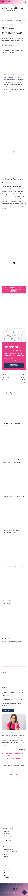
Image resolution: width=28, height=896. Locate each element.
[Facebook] (3, 2)
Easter (6, 873)
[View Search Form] (24, 1)
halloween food (19, 75)
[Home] (2, 20)
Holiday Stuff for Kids (11, 852)
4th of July (7, 868)
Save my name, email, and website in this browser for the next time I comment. (13, 694)
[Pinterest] (17, 889)
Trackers (7, 838)
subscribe (13, 703)
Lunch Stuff (7, 854)
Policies (13, 884)
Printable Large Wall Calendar (13, 567)
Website (4, 688)
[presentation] (14, 408)
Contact (20, 884)
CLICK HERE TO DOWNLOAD (14, 365)
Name (4, 672)
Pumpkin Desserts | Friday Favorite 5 (21, 378)
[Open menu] (26, 7)
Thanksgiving (8, 877)
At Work (7, 831)
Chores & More (9, 849)
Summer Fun (8, 859)
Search (22, 749)
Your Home (7, 840)
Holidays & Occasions (15, 23)
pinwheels (11, 87)
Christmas (7, 870)
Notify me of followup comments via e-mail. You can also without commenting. (13, 702)
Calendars (7, 833)
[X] (6, 2)
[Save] (14, 152)
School (6, 856)
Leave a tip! (14, 774)
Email (4, 680)
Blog (14, 886)
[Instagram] (9, 2)
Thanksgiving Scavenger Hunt (13, 496)
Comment (4, 644)
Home (6, 884)
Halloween (5, 23)
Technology (8, 836)
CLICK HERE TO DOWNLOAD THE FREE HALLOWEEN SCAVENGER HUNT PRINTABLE (14, 289)
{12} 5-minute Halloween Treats (7, 377)
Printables (10, 24)
